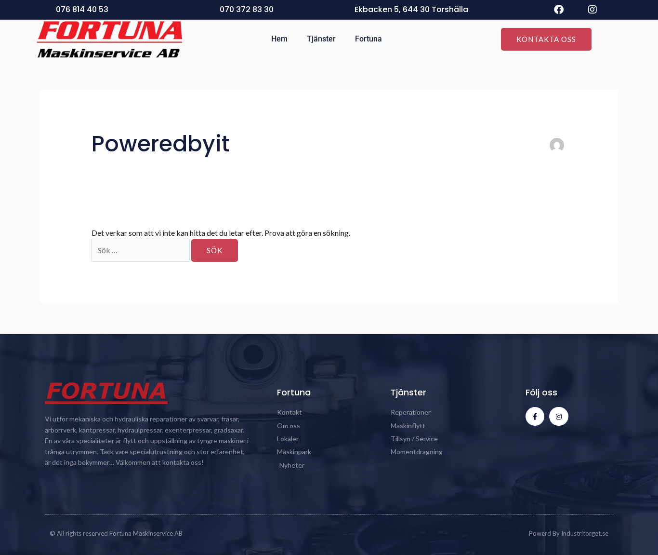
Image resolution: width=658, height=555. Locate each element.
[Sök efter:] (141, 250)
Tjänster (321, 38)
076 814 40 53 (82, 9)
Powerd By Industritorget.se (568, 533)
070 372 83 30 (247, 9)
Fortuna (368, 38)
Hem (279, 38)
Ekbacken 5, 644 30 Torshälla (411, 9)
